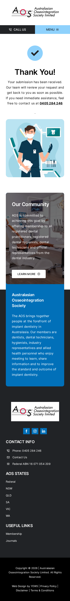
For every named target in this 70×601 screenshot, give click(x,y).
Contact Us (19, 457)
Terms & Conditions (42, 590)
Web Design (19, 586)
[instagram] (35, 431)
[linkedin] (43, 431)
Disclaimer (22, 590)
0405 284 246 (31, 450)
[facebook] (26, 431)
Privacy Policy (48, 586)
